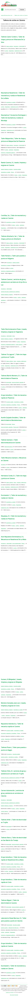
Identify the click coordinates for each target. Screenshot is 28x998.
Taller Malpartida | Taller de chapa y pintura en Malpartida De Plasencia (13, 140)
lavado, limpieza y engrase (7, 169)
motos (15, 175)
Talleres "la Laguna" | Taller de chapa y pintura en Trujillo (13, 355)
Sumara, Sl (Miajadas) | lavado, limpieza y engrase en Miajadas (11, 680)
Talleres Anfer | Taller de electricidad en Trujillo (13, 821)
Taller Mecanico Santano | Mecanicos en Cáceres (13, 459)
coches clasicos (18, 344)
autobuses (3, 300)
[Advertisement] (14, 73)
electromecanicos (9, 446)
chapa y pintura (9, 46)
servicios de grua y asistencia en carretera (10, 291)
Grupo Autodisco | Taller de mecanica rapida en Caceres (13, 944)
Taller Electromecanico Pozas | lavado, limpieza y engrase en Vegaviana (14, 330)
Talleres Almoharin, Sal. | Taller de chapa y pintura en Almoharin (12, 237)
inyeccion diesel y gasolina (17, 382)
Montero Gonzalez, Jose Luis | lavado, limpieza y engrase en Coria (13, 704)
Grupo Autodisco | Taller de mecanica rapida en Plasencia (13, 396)
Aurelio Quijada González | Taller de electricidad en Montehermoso (13, 419)
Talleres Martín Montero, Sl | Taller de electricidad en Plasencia (14, 377)
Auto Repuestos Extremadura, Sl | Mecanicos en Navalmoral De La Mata (13, 538)
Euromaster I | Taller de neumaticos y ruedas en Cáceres (13, 496)
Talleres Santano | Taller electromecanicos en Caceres (11, 441)
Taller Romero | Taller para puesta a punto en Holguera (13, 257)
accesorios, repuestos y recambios (8, 404)
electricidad (21, 46)
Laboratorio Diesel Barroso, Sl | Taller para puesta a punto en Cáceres (13, 919)
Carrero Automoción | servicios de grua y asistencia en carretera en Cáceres (12, 793)
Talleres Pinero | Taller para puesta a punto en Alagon (13, 748)
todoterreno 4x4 (18, 50)
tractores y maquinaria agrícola (8, 152)
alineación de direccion (13, 927)
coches (6, 50)
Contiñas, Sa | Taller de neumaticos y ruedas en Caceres (13, 216)
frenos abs (15, 427)
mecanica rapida (17, 169)
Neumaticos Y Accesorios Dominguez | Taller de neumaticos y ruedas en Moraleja (14, 117)
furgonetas (11, 50)
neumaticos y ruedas (10, 102)
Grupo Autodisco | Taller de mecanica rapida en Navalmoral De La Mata (13, 858)
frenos (12, 172)
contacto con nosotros (10, 992)
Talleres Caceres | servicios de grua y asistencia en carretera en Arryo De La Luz (14, 282)
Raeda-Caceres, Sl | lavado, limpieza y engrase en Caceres (13, 164)
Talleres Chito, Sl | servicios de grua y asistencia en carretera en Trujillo (13, 772)
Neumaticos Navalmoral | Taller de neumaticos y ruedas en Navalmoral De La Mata (13, 95)
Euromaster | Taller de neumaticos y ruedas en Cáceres (13, 967)
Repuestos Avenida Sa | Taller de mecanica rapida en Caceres (12, 725)
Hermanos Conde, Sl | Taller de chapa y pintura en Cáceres (13, 477)
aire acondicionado (16, 543)
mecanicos (16, 46)
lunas (13, 336)
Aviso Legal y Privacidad (14, 994)
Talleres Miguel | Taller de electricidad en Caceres (10, 901)
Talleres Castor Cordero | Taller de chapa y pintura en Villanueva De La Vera (13, 39)
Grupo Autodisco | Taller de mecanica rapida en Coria (13, 881)
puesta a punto (16, 262)
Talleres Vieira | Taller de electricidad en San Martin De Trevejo (14, 839)
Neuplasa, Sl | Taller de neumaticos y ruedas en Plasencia (13, 517)
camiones (11, 149)
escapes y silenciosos (21, 361)
